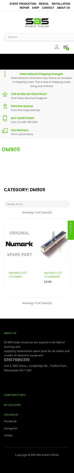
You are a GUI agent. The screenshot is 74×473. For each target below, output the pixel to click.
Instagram (10, 428)
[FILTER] (71, 236)
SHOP (35, 7)
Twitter (8, 435)
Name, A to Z (37, 204)
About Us (63, 7)
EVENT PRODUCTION (23, 3)
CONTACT (48, 7)
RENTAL (44, 3)
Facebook (10, 421)
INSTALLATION (61, 3)
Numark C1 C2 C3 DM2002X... (52, 275)
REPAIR (24, 7)
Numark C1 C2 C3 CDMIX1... (17, 275)
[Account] (56, 47)
